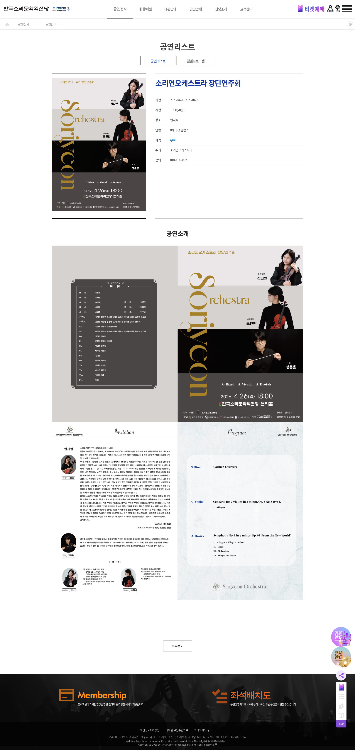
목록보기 (177, 646)
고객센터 (246, 9)
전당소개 (221, 9)
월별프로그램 (195, 61)
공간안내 (196, 9)
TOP (341, 724)
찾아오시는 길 (201, 730)
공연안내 (51, 24)
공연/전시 (120, 8)
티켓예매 (313, 9)
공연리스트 (158, 61)
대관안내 (170, 9)
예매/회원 (145, 9)
